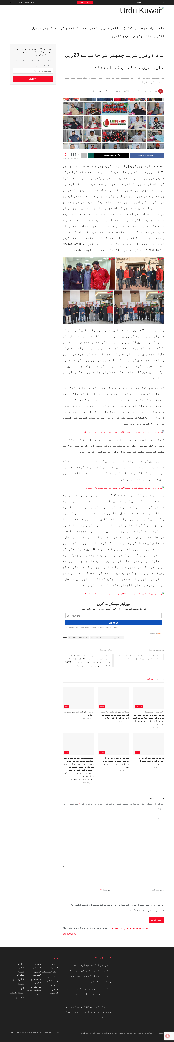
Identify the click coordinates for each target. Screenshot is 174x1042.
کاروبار (139, 706)
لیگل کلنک (17, 992)
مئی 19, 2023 (158, 767)
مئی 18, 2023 (123, 770)
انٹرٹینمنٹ (154, 36)
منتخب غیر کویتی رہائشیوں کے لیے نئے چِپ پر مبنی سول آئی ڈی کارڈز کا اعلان (114, 715)
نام (160, 874)
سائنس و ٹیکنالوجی (34, 988)
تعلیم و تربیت (53, 991)
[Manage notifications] (167, 1036)
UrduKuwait (14, 1033)
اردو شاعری (121, 36)
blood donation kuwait (78, 638)
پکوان (137, 36)
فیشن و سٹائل (19, 973)
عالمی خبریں (20, 965)
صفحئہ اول (159, 1033)
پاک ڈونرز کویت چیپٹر (113, 638)
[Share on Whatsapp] (91, 155)
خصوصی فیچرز (37, 965)
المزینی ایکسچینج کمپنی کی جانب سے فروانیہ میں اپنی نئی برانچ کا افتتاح (87, 1012)
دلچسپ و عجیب (36, 981)
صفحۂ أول (160, 44)
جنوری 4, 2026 (122, 721)
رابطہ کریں (150, 2)
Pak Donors (96, 638)
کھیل (21, 983)
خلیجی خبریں (37, 973)
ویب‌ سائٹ (158, 889)
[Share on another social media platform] (84, 155)
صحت (116, 91)
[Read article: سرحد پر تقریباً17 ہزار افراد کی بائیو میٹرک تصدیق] (148, 744)
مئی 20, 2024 (87, 718)
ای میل (105, 889)
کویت (143, 28)
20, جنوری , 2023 (132, 91)
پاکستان (130, 28)
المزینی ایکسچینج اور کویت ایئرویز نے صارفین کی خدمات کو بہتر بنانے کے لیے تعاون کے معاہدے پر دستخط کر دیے (148, 718)
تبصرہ (159, 817)
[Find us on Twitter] (10, 2)
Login (138, 2)
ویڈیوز (19, 997)
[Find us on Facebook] (14, 2)
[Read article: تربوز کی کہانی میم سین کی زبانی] (78, 698)
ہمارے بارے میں (145, 1033)
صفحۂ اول (157, 28)
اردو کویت (150, 91)
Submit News (84, 2)
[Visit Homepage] (142, 14)
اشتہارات (160, 2)
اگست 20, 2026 (158, 727)
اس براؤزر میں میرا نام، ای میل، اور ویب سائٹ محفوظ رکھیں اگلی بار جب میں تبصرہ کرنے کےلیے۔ (116, 907)
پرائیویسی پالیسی (127, 1033)
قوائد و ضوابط (110, 1033)
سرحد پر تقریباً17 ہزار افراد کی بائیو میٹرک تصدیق (151, 761)
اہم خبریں (51, 975)
